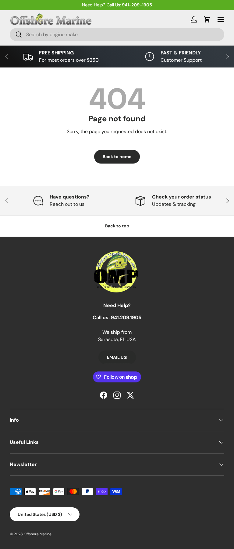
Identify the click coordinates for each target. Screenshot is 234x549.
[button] (207, 19)
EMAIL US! (117, 357)
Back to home (117, 156)
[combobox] (117, 34)
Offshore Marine (37, 534)
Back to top (117, 226)
